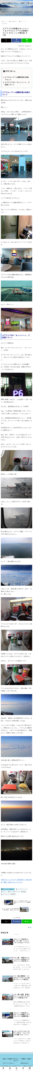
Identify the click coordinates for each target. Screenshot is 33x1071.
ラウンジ (5, 891)
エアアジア (17, 891)
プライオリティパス (22, 889)
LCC (11, 891)
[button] (29, 551)
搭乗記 (24, 891)
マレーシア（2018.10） (8, 889)
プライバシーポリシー (8, 1063)
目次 (7, 71)
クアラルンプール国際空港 (9, 894)
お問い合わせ (24, 1063)
